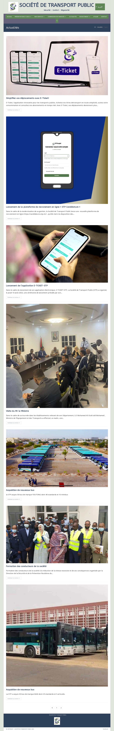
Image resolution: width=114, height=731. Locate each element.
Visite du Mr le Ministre (17, 411)
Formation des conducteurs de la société (26, 566)
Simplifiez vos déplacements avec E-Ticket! (27, 98)
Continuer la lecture (14, 110)
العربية (100, 7)
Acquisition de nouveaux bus (20, 490)
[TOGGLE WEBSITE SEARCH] (57, 21)
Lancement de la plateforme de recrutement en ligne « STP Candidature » (43, 207)
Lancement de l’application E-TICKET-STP (27, 285)
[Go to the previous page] (52, 707)
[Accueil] (95, 27)
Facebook (105, 729)
